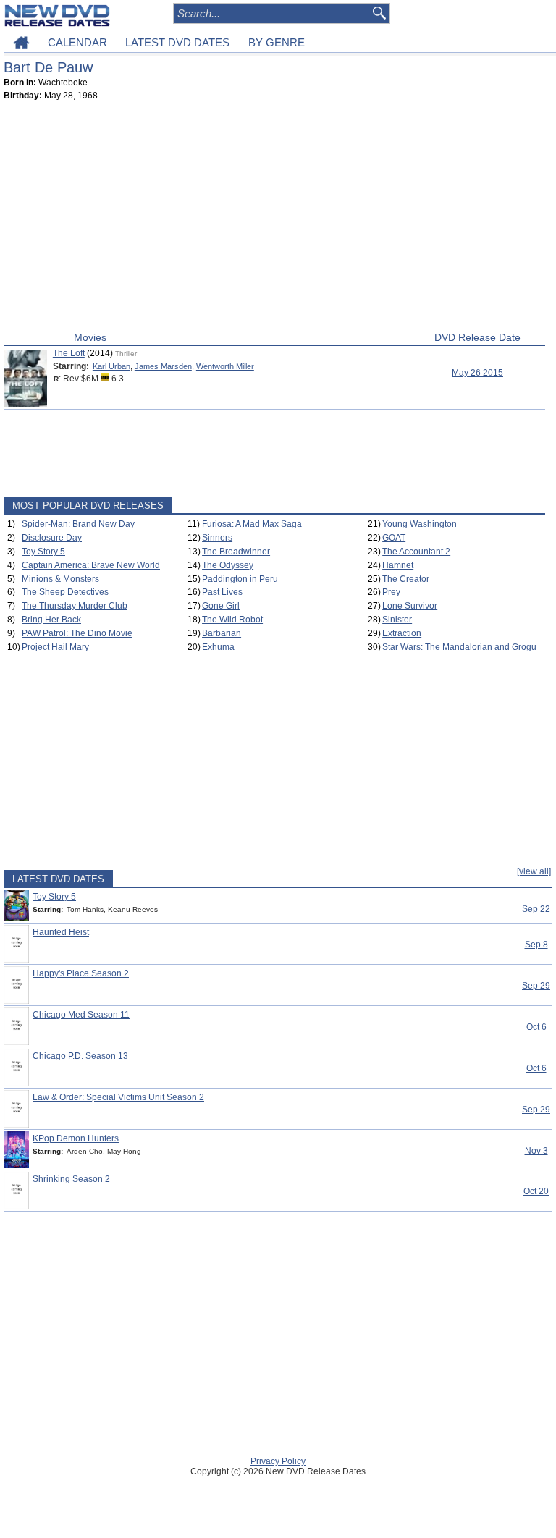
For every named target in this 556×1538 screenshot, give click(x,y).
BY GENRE (276, 42)
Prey (391, 592)
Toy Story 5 (43, 551)
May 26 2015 (477, 373)
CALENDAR (77, 42)
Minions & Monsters (60, 579)
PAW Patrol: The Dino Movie (77, 633)
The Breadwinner (236, 551)
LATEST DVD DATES (177, 42)
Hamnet (397, 565)
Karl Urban (111, 366)
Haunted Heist (61, 932)
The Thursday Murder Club (74, 606)
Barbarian (221, 633)
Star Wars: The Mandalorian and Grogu (459, 647)
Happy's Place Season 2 (81, 973)
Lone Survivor (409, 606)
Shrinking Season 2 (71, 1179)
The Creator (405, 579)
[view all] (534, 871)
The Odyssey (227, 565)
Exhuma (218, 647)
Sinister (397, 619)
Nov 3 (536, 1151)
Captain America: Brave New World (91, 565)
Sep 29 (536, 986)
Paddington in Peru (240, 579)
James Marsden (163, 366)
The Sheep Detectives (65, 592)
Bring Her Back (51, 619)
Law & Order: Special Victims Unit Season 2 (118, 1097)
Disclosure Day (52, 538)
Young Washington (419, 524)
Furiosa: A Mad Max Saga (252, 524)
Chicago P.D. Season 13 (80, 1056)
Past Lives (222, 592)
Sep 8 (536, 944)
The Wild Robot (232, 619)
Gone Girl (221, 606)
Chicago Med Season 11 (81, 1015)
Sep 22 (536, 909)
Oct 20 (536, 1191)
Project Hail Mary (55, 647)
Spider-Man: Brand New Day (78, 524)
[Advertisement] (274, 219)
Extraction (401, 633)
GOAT (393, 538)
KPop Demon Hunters (76, 1138)
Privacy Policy (278, 1461)
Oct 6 (536, 1027)
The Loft (69, 353)
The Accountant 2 (416, 551)
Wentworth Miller (225, 366)
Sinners (217, 538)
